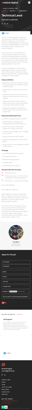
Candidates (6, 392)
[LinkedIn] (4, 374)
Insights (5, 394)
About (4, 382)
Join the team (7, 387)
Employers (5, 389)
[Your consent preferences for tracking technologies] (6, 407)
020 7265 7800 (6, 403)
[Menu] (29, 2)
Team (3, 384)
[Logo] (3, 365)
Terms (13, 408)
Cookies (22, 408)
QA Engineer (7, 319)
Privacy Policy (17, 408)
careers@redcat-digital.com (9, 401)
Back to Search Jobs (10, 8)
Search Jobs (6, 379)
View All (20, 314)
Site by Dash (27, 408)
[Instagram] (2, 374)
